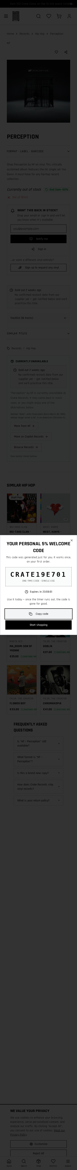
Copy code (42, 614)
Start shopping (38, 625)
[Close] (71, 540)
